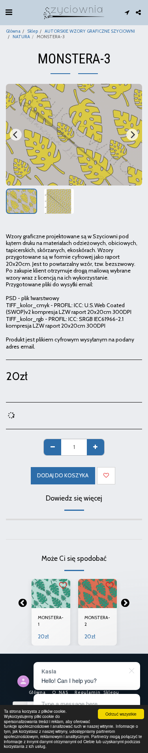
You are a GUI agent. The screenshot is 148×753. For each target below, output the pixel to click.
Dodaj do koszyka (51, 599)
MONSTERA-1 (51, 621)
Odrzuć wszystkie (121, 714)
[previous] (16, 135)
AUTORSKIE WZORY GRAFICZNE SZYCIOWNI (90, 31)
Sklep (32, 31)
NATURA (21, 36)
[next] (132, 135)
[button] (8, 12)
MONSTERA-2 (97, 621)
